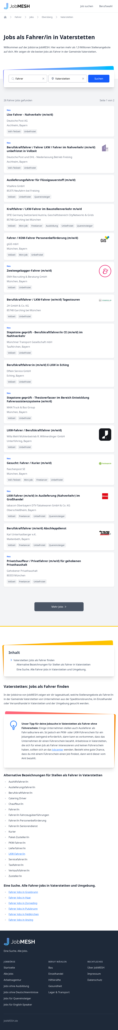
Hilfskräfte (54, 980)
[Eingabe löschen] (43, 78)
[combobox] (67, 78)
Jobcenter (57, 749)
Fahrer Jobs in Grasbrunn (23, 892)
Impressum (94, 973)
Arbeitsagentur (12, 980)
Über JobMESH (95, 967)
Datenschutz (94, 980)
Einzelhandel (55, 973)
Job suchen (86, 6)
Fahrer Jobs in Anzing (21, 919)
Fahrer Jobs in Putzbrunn (23, 908)
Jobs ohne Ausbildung (16, 986)
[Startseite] (5, 17)
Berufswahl (105, 6)
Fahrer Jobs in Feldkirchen (24, 914)
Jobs (32, 17)
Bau (50, 967)
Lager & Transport (59, 992)
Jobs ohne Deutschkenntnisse (21, 992)
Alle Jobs (8, 973)
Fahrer (18, 17)
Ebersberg (47, 17)
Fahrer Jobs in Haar (20, 897)
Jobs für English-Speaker (18, 1004)
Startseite (9, 967)
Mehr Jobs (57, 606)
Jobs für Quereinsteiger (17, 998)
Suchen (98, 78)
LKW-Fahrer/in (17, 854)
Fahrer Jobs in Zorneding (23, 903)
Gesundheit (55, 986)
